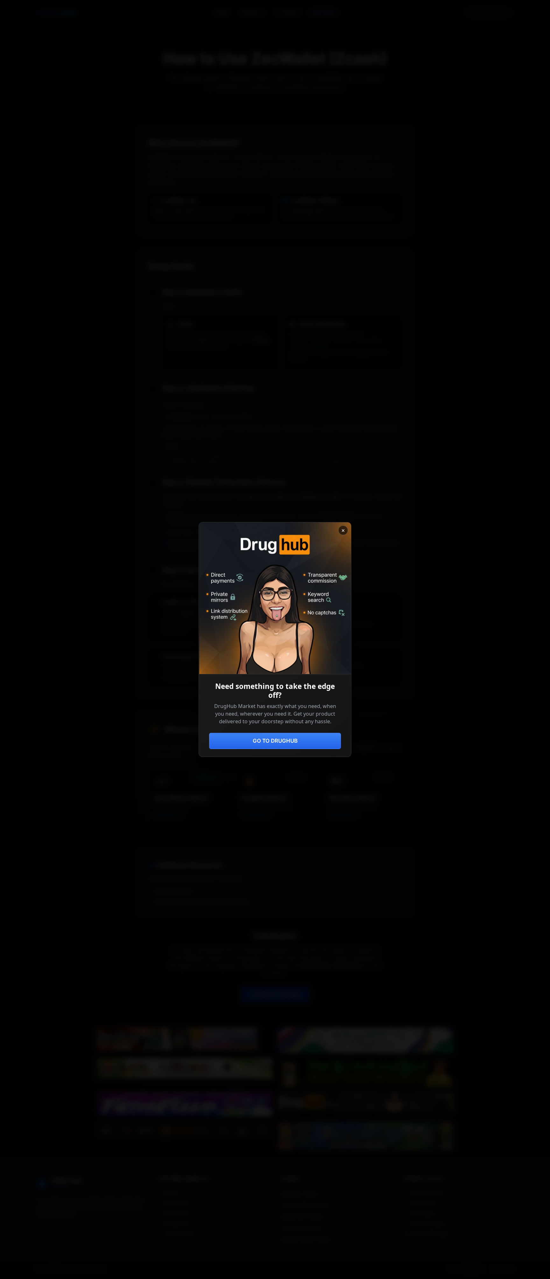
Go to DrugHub (275, 741)
